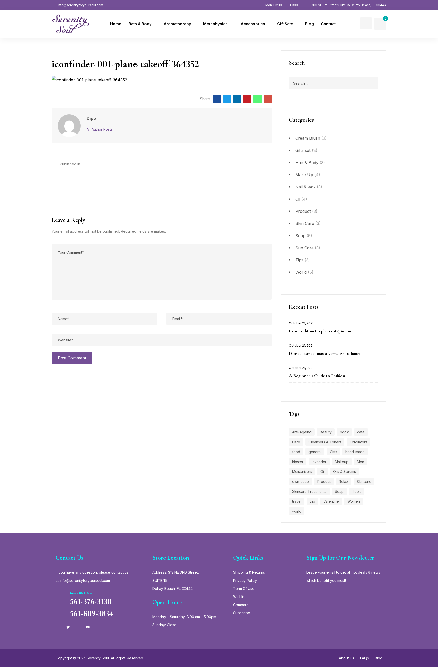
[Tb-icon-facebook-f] (58, 627)
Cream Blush (307, 138)
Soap (300, 235)
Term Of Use (243, 588)
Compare (241, 605)
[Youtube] (88, 627)
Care (296, 442)
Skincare (364, 481)
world (296, 511)
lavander (319, 462)
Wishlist (239, 596)
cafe (361, 432)
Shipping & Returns (249, 572)
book (344, 432)
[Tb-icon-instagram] (78, 627)
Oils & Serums (344, 471)
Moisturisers (302, 471)
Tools (356, 491)
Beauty (326, 432)
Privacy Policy (245, 580)
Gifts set (303, 150)
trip (312, 501)
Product (303, 211)
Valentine (331, 501)
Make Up (304, 174)
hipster (297, 462)
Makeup (342, 462)
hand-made (355, 452)
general (314, 452)
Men (360, 462)
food (296, 452)
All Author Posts (100, 129)
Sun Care (304, 247)
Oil (297, 199)
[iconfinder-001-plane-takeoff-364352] (217, 99)
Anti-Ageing (302, 432)
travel (296, 501)
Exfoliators (358, 442)
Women (353, 501)
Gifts (333, 452)
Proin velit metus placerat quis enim (321, 331)
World (301, 272)
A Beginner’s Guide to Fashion (317, 375)
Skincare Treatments (309, 491)
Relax (343, 481)
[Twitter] (68, 627)
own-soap (300, 481)
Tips (299, 259)
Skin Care (304, 223)
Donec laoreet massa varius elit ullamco (325, 353)
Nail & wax (305, 186)
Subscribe (241, 613)
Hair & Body (306, 162)
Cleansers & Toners (324, 442)
